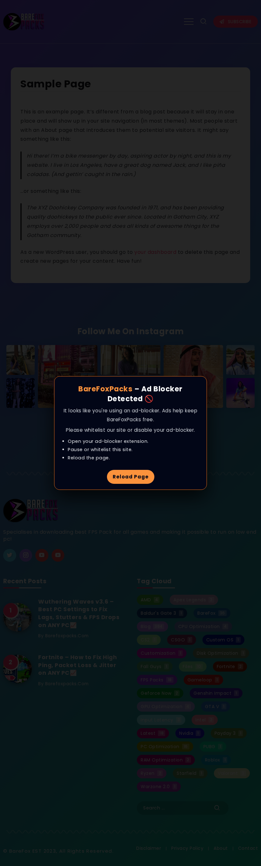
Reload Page (131, 476)
